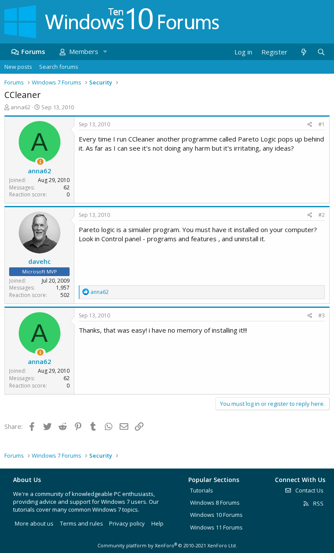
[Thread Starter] (40, 161)
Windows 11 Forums (216, 527)
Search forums (58, 67)
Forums (33, 51)
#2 (321, 215)
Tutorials (201, 490)
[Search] (321, 52)
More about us (34, 523)
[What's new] (303, 52)
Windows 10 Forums (216, 515)
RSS (318, 503)
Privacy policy (127, 523)
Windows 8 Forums (215, 502)
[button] (105, 52)
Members (83, 51)
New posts (18, 67)
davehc (39, 261)
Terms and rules (81, 523)
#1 (321, 124)
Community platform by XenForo (167, 545)
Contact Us (309, 490)
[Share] (309, 125)
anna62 (20, 107)
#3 (321, 315)
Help (157, 523)
